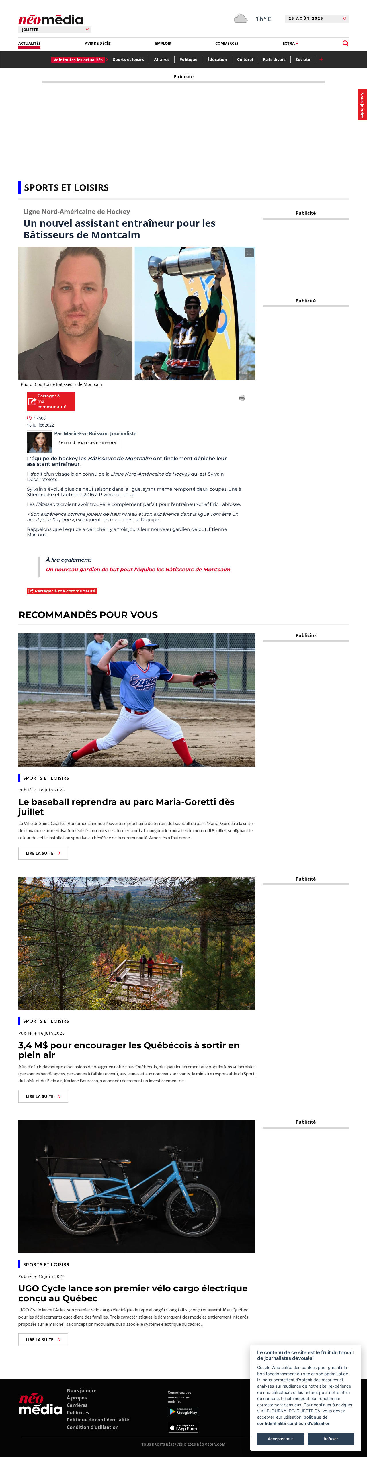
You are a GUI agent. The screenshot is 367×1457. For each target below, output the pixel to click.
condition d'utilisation (309, 1423)
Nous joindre (81, 1390)
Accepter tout (280, 1438)
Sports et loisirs (128, 59)
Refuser (331, 1438)
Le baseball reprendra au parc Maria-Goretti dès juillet (126, 807)
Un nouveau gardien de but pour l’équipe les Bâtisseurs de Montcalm (138, 569)
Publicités (78, 1412)
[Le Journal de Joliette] (40, 1411)
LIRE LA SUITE (39, 853)
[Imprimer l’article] (242, 399)
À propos (77, 1398)
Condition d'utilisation (93, 1427)
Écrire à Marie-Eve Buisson (87, 443)
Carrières (77, 1405)
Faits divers (274, 59)
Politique (188, 59)
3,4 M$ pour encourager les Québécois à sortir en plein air (129, 1050)
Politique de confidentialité (98, 1420)
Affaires (161, 59)
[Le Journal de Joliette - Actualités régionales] (50, 20)
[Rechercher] (346, 43)
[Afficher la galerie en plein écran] (249, 253)
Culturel (245, 59)
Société (303, 59)
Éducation (217, 59)
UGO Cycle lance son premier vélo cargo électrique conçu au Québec (133, 1293)
